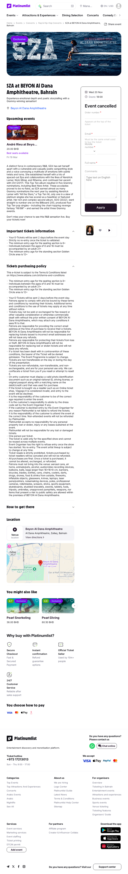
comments (91, 171)
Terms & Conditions (64, 798)
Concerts (93, 15)
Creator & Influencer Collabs (63, 832)
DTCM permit (13, 844)
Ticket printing (14, 840)
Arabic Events (14, 794)
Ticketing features (101, 810)
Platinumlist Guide (63, 790)
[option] (64, 54)
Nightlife (11, 802)
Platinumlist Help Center (66, 802)
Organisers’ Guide (101, 814)
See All (10, 806)
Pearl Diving (50, 617)
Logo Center (60, 786)
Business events (101, 798)
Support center (107, 866)
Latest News (60, 794)
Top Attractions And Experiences (23, 786)
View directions (34, 537)
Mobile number (89, 145)
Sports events (99, 802)
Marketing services (16, 832)
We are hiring (61, 782)
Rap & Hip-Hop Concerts (50, 23)
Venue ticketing (100, 806)
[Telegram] (8, 867)
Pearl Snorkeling (18, 617)
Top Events (12, 782)
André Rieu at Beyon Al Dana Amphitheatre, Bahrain (22, 144)
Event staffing (14, 836)
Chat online (108, 745)
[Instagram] (24, 867)
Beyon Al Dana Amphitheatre (44, 529)
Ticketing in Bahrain (102, 786)
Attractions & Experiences (39, 15)
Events (11, 15)
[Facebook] (18, 867)
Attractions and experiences (106, 794)
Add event (16, 849)
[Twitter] (13, 867)
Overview (97, 782)
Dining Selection (72, 15)
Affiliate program (57, 828)
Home (9, 23)
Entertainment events (103, 790)
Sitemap (58, 806)
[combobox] (90, 151)
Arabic (10, 798)
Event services (14, 828)
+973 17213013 (17, 759)
